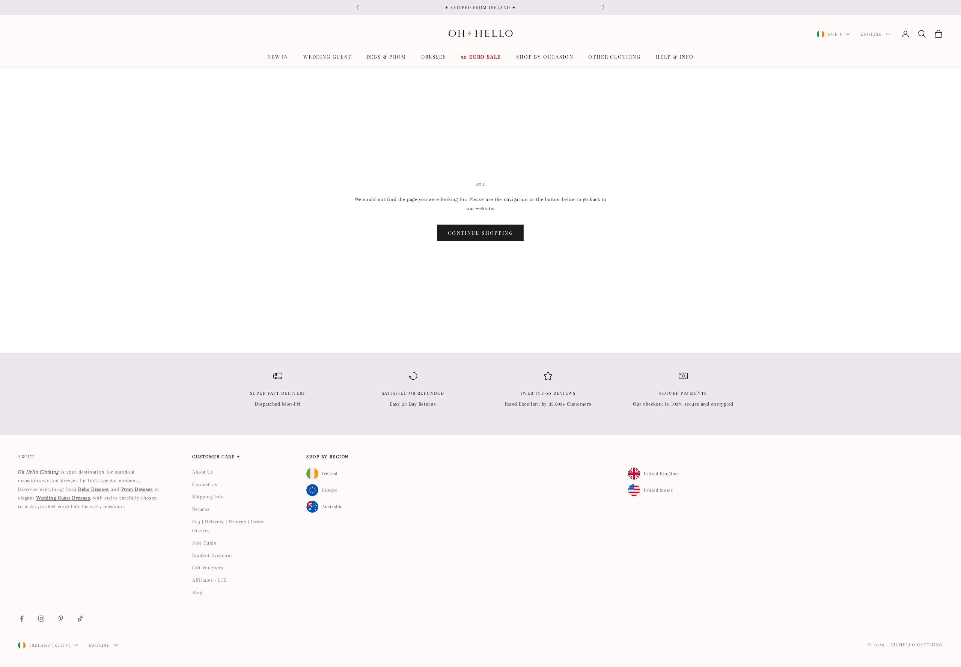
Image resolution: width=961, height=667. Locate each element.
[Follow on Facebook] (22, 618)
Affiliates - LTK (209, 580)
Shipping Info (208, 496)
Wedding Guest (327, 56)
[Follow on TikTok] (80, 618)
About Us (202, 472)
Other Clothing (614, 56)
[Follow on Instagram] (41, 618)
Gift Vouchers (207, 567)
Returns (201, 509)
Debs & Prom (386, 56)
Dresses (433, 56)
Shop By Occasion (544, 56)
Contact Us (204, 484)
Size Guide (204, 543)
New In (277, 56)
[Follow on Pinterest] (61, 618)
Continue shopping (480, 232)
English (871, 34)
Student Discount (212, 555)
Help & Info (675, 56)
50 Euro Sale (481, 56)
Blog (197, 592)
